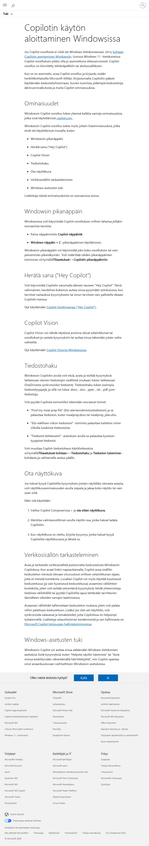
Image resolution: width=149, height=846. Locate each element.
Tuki (6, 14)
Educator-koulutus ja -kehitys (114, 729)
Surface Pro (10, 697)
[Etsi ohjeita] (13, 5)
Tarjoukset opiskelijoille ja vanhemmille (119, 735)
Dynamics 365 (11, 778)
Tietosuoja (38, 832)
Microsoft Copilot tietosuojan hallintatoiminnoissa (57, 624)
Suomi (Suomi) (17, 814)
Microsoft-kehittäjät (62, 759)
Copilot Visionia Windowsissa (66, 350)
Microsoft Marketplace (63, 784)
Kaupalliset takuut (61, 735)
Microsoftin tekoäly (14, 759)
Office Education (108, 722)
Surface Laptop (12, 704)
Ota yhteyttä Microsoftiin (16, 832)
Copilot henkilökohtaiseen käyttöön (21, 716)
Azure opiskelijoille (110, 741)
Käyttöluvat (54, 832)
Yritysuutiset (107, 771)
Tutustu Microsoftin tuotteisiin (19, 729)
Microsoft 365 (11, 722)
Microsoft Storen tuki (63, 710)
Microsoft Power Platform (65, 790)
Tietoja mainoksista (91, 832)
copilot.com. (64, 118)
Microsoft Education (110, 697)
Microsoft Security (13, 765)
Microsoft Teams (12, 796)
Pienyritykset (11, 803)
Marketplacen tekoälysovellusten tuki (70, 771)
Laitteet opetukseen (110, 704)
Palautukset (58, 716)
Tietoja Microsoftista (110, 765)
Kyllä (84, 678)
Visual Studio (59, 803)
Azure (7, 771)
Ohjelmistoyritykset (62, 796)
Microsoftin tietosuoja (111, 778)
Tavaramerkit (71, 832)
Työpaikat (105, 759)
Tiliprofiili (57, 697)
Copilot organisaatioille (16, 710)
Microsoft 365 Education (112, 716)
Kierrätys (57, 729)
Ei (108, 678)
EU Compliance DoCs (116, 832)
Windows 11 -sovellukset (16, 735)
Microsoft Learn (60, 765)
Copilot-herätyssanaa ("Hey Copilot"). (71, 307)
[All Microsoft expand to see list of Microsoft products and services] (5, 5)
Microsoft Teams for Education (115, 710)
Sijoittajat (105, 784)
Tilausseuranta (60, 722)
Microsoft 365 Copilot (15, 790)
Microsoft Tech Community (65, 778)
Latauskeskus (59, 704)
